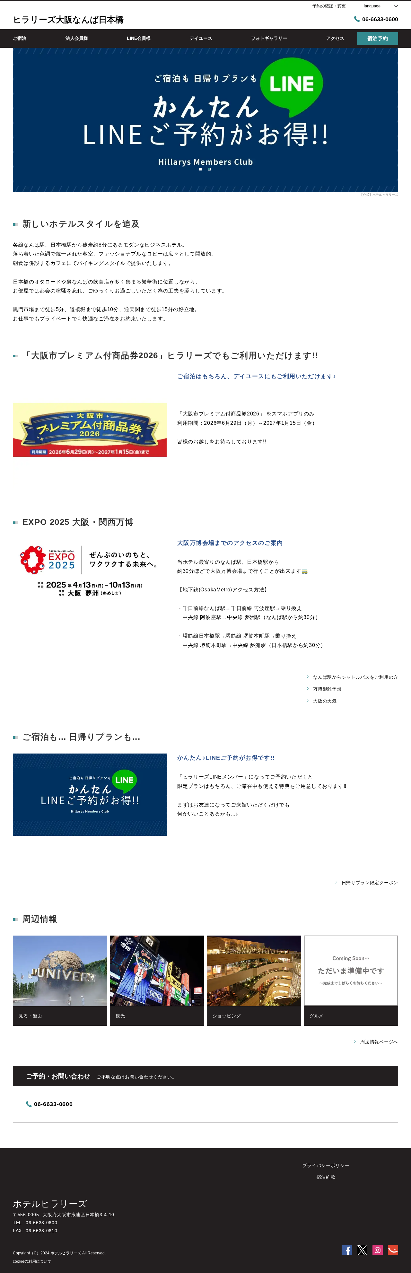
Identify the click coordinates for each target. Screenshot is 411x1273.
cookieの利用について (32, 1261)
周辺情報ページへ (379, 1041)
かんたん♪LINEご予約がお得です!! (226, 757)
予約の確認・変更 (329, 6)
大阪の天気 (325, 700)
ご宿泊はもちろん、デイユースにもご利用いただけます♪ (256, 376)
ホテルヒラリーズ (50, 1204)
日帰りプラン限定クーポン (370, 882)
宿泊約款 (326, 1177)
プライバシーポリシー (326, 1165)
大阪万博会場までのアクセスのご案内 (230, 543)
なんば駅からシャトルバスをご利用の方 (355, 677)
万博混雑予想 (327, 689)
